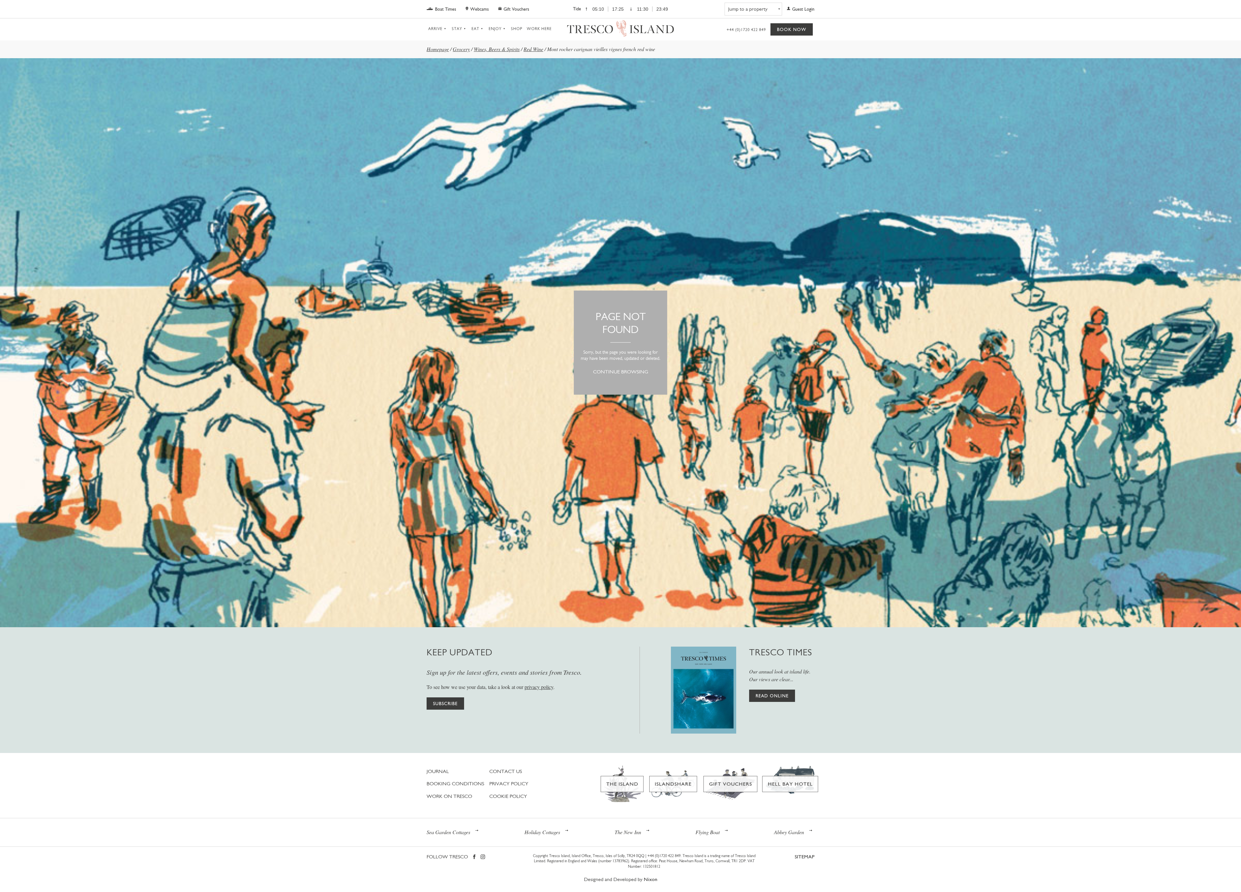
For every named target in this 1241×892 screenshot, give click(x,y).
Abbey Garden (789, 832)
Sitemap (804, 857)
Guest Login (803, 9)
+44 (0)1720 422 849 (746, 29)
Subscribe (445, 703)
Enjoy (495, 29)
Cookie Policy (508, 796)
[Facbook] (474, 857)
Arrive (435, 29)
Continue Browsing (620, 372)
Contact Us (505, 771)
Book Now (791, 29)
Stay (457, 29)
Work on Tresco (449, 796)
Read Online (772, 695)
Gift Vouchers (516, 9)
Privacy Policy (508, 783)
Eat (475, 29)
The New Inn (628, 832)
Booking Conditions (455, 783)
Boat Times (445, 9)
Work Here (539, 29)
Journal (438, 771)
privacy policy (539, 686)
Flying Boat (707, 832)
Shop (516, 29)
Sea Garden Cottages (448, 832)
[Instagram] (483, 857)
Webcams (479, 9)
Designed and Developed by (620, 879)
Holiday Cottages (542, 832)
